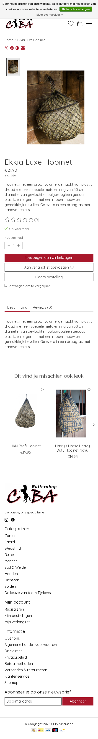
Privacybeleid (16, 657)
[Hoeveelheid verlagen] (9, 245)
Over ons (12, 638)
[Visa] (48, 730)
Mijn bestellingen (18, 615)
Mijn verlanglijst (17, 622)
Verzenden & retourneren (26, 670)
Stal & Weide (15, 567)
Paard (10, 542)
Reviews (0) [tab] (42, 307)
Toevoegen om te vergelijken (29, 286)
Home (9, 40)
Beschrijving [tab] (17, 307)
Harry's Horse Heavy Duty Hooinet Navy (72, 448)
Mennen (11, 561)
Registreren (14, 609)
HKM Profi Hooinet (25, 446)
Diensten (12, 580)
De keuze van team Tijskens (28, 592)
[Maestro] (55, 730)
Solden (10, 586)
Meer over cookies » (49, 14)
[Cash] (33, 730)
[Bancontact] (62, 730)
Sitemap (11, 682)
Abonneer (78, 701)
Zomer (10, 535)
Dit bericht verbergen (76, 9)
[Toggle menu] (88, 23)
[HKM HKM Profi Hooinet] (26, 413)
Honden (11, 573)
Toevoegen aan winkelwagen (49, 257)
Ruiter (9, 554)
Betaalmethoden (19, 663)
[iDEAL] (41, 730)
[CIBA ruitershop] (19, 23)
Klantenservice (17, 676)
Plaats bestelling (49, 277)
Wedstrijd (13, 548)
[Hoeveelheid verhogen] (18, 245)
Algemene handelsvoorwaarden (31, 644)
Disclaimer (13, 651)
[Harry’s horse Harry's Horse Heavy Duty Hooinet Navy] (72, 413)
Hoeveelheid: (14, 237)
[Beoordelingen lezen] (19, 219)
